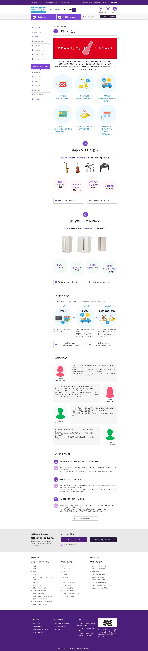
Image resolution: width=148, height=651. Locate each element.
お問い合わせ (105, 2)
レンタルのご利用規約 (68, 596)
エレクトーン (66, 574)
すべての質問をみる (85, 518)
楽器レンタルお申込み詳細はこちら (70, 344)
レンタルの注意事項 (67, 588)
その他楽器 (36, 579)
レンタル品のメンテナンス (40, 59)
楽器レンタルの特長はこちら (68, 200)
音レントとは (86, 16)
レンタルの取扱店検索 (68, 590)
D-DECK (64, 566)
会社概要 (57, 629)
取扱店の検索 (37, 50)
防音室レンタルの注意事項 (99, 579)
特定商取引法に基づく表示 (62, 623)
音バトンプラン (37, 585)
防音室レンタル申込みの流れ (100, 574)
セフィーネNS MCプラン (98, 569)
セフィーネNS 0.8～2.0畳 (99, 566)
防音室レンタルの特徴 (98, 577)
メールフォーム (75, 540)
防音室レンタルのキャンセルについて (102, 585)
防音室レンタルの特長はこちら (68, 282)
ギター (34, 571)
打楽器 (34, 574)
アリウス (64, 571)
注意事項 (36, 36)
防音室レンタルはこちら (101, 282)
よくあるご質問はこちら (70, 544)
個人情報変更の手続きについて (41, 629)
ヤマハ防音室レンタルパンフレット (86, 629)
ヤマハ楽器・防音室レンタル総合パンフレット (86, 624)
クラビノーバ (66, 569)
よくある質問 (97, 2)
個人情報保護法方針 (60, 626)
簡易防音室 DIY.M (96, 571)
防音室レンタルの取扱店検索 (100, 582)
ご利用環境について (87, 2)
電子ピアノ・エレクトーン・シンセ (42, 577)
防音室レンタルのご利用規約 (100, 588)
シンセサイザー (66, 579)
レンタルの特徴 (37, 32)
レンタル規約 (37, 45)
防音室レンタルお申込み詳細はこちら (103, 344)
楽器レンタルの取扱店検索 (40, 599)
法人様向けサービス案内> (108, 16)
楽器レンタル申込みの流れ (40, 588)
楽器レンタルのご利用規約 (40, 604)
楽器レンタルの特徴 (38, 593)
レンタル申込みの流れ (68, 582)
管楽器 (34, 566)
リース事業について (38, 632)
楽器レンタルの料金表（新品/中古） (42, 596)
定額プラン (36, 582)
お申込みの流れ (37, 28)
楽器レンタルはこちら (102, 200)
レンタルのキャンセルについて (70, 593)
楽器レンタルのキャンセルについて (42, 601)
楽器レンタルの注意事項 (39, 590)
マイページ (95, 16)
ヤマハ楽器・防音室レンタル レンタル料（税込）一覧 (86, 634)
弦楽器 (34, 569)
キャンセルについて (38, 54)
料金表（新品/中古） (38, 41)
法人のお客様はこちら (105, 540)
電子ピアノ (65, 577)
